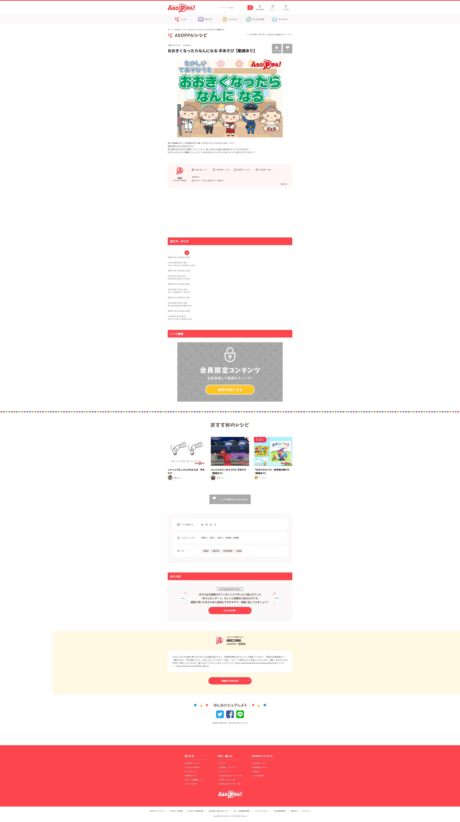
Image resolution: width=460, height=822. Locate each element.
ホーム (170, 29)
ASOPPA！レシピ (180, 29)
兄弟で (212, 537)
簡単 (206, 550)
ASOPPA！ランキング (228, 767)
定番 (239, 550)
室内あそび (196, 180)
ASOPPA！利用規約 (274, 34)
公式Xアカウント (226, 779)
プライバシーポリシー (262, 811)
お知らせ (256, 771)
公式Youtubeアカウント (229, 784)
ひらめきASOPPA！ (193, 767)
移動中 (204, 537)
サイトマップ (306, 811)
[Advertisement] (205, 212)
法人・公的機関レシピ (194, 779)
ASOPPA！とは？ (259, 763)
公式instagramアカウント (230, 775)
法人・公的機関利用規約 (242, 811)
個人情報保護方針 (280, 811)
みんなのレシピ (192, 771)
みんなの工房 (191, 784)
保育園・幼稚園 (232, 537)
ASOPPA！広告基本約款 (195, 811)
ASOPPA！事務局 (236, 644)
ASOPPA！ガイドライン (157, 811)
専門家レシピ (191, 775)
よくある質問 (258, 775)
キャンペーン (225, 771)
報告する (284, 184)
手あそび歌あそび (209, 180)
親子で (216, 550)
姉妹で (220, 537)
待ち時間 (228, 550)
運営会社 (294, 811)
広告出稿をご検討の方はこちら (219, 811)
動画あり (221, 180)
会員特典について (260, 767)
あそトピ (223, 763)
